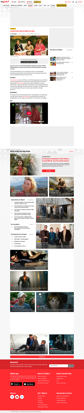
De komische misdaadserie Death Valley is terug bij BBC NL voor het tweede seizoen (55, 160)
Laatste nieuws (6, 5)
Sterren (35, 5)
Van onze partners (42, 405)
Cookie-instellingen (61, 402)
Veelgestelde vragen (61, 376)
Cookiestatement (60, 400)
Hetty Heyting (20, 83)
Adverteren (41, 402)
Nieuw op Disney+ (42, 378)
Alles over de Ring (61, 383)
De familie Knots (14, 80)
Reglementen (59, 378)
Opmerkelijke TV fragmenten (16, 5)
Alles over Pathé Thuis (43, 381)
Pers (57, 381)
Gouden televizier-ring (61, 5)
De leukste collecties (43, 383)
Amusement (30, 5)
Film (48, 5)
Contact (40, 398)
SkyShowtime (41, 396)
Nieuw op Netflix (42, 376)
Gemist (25, 5)
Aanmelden (71, 366)
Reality (40, 5)
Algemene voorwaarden (62, 396)
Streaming (53, 5)
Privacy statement (61, 398)
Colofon (40, 400)
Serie (45, 5)
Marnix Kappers (26, 96)
